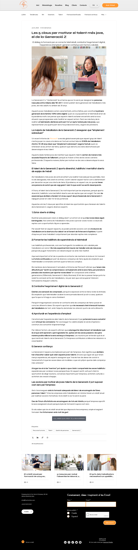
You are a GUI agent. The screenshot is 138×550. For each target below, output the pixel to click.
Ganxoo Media (108, 542)
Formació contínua (91, 14)
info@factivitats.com (28, 500)
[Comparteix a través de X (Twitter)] (33, 437)
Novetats (51, 14)
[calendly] (80, 542)
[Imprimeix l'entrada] (47, 437)
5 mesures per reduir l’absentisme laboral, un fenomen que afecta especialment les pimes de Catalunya (68, 475)
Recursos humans (39, 430)
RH (43, 14)
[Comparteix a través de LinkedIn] (37, 437)
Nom (68, 500)
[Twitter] (76, 542)
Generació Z (76, 430)
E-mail (88, 500)
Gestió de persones (62, 430)
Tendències (34, 14)
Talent (60, 14)
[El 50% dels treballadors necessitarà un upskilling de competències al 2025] (101, 462)
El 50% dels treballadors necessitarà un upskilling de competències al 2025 (102, 475)
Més (102, 14)
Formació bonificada (74, 14)
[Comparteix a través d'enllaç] (42, 437)
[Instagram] (69, 542)
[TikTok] (72, 542)
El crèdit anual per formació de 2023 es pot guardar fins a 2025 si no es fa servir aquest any (35, 475)
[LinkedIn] (65, 542)
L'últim (24, 14)
